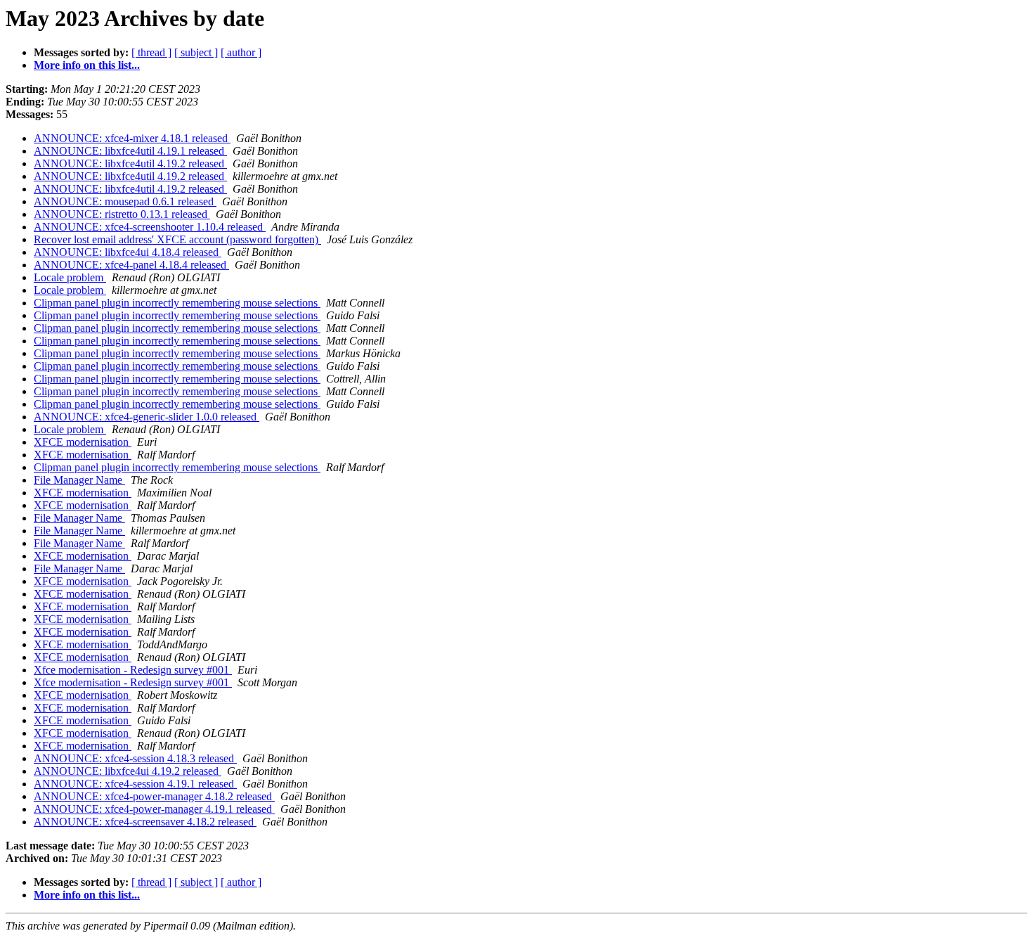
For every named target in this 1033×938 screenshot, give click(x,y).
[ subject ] (196, 52)
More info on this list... (87, 65)
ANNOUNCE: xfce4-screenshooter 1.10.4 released (150, 227)
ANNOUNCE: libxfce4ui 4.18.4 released (127, 252)
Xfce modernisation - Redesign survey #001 (133, 670)
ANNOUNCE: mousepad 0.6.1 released (125, 201)
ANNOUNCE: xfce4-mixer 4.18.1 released (132, 138)
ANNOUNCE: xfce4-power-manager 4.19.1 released (154, 809)
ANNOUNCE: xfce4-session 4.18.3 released (135, 758)
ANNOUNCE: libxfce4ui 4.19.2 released (127, 771)
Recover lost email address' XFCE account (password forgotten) (177, 239)
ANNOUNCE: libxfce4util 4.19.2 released (130, 163)
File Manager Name (79, 480)
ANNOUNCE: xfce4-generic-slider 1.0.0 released (146, 417)
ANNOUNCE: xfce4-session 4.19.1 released (135, 784)
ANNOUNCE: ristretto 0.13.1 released (122, 214)
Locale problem (70, 277)
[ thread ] (151, 52)
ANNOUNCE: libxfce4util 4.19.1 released (130, 151)
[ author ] (241, 52)
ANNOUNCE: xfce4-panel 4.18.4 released (131, 265)
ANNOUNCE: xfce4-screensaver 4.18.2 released (145, 822)
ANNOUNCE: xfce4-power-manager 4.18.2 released (154, 796)
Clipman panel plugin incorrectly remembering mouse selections (177, 303)
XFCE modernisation (82, 442)
